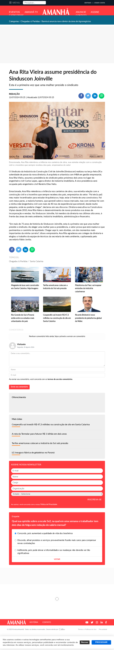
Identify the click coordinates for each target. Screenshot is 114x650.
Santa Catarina (36, 261)
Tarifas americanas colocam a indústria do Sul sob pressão (40, 443)
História (33, 622)
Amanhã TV (31, 12)
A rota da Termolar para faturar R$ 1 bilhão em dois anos (39, 434)
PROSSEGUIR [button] (101, 642)
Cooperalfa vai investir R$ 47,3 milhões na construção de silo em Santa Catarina (57, 318)
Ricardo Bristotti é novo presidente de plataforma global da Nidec (88, 318)
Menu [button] (16, 2)
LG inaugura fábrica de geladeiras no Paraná (33, 452)
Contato (46, 622)
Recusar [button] (84, 642)
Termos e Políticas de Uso (87, 629)
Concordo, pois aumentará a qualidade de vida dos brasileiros (45, 533)
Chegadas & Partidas (18, 261)
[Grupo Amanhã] (56, 11)
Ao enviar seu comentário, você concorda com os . (41, 379)
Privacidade (103, 629)
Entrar (88, 3)
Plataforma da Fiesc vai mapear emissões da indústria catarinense (88, 288)
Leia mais (57, 599)
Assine (95, 12)
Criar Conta (99, 3)
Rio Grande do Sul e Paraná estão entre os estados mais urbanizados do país (22, 318)
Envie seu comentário (19, 387)
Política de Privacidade (48, 504)
